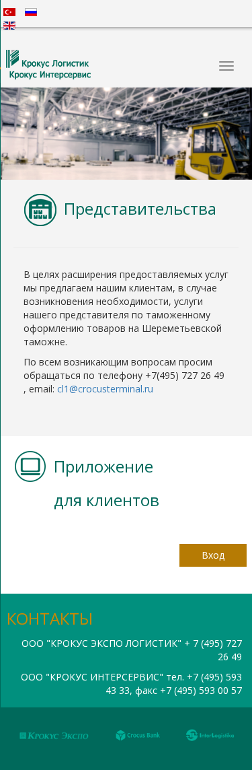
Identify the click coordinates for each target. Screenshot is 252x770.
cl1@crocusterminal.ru (105, 388)
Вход (213, 555)
